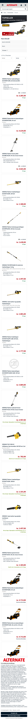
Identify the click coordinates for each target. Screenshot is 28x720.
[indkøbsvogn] (25, 5)
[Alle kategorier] (2, 4)
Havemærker (10, 12)
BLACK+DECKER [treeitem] (6, 42)
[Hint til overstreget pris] (4, 33)
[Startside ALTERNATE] (12, 5)
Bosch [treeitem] (3, 46)
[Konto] (21, 5)
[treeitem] (14, 50)
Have (5, 12)
